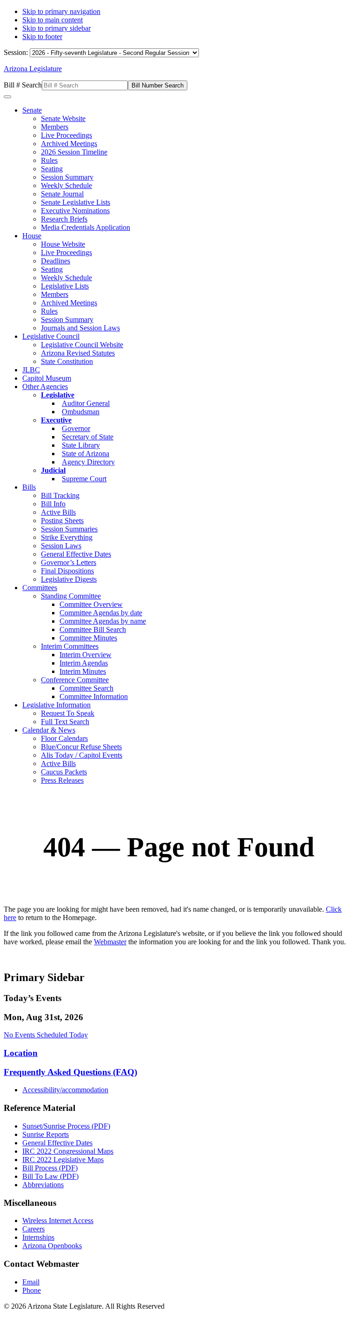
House (31, 236)
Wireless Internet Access (57, 1220)
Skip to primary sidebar (56, 28)
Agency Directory (88, 462)
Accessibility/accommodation (65, 1090)
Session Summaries (69, 529)
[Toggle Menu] (7, 96)
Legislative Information (56, 705)
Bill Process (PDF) (50, 1168)
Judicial (53, 470)
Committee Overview (91, 604)
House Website (63, 244)
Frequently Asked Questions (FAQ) (70, 1072)
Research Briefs (64, 219)
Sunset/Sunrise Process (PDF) (66, 1126)
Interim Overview (86, 655)
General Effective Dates (76, 554)
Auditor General (86, 403)
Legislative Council (50, 336)
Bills (29, 487)
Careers (33, 1229)
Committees (39, 588)
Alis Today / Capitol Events (81, 755)
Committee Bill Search (93, 629)
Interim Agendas (84, 663)
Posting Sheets (62, 521)
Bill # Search (23, 85)
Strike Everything (67, 537)
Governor (76, 428)
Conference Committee (75, 680)
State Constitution (67, 361)
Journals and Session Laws (80, 328)
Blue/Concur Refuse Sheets (81, 747)
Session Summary (67, 177)
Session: (17, 52)
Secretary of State (87, 437)
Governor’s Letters (68, 562)
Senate (32, 110)
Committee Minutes (88, 638)
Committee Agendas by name (103, 621)
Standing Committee (71, 596)
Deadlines (55, 261)
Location (21, 1053)
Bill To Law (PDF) (50, 1176)
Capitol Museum (46, 378)
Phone (31, 1290)
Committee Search (86, 688)
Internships (38, 1237)
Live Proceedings (66, 135)
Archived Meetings (69, 144)
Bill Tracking (60, 495)
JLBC (31, 370)
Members (54, 127)
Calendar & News (48, 730)
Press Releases (62, 780)
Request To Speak (67, 713)
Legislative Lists (65, 286)
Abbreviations (43, 1185)
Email (31, 1282)
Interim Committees (70, 646)
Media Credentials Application (85, 227)
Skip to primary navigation (61, 11)
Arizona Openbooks (52, 1246)
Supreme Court (84, 479)
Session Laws (61, 546)
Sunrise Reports (45, 1134)
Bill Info (53, 504)
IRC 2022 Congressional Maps (67, 1151)
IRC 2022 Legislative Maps (63, 1159)
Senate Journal (62, 194)
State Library (81, 445)
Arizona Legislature (33, 69)
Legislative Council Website (82, 345)
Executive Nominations (75, 211)
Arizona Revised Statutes (78, 353)
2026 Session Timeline (74, 152)
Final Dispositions (67, 571)
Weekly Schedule (66, 185)
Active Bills (58, 512)
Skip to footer (42, 36)
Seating (52, 169)
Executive (56, 420)
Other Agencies (45, 386)
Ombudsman (80, 412)
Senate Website (63, 118)
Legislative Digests (69, 579)
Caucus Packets (64, 772)
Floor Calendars (64, 738)
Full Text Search (65, 722)
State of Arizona (85, 453)
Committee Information (94, 696)
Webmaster (110, 942)
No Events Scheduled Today (46, 1035)
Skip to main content (52, 20)
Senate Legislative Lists (75, 202)
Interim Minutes (83, 671)
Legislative (57, 395)
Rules (49, 160)
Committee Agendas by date (101, 613)
